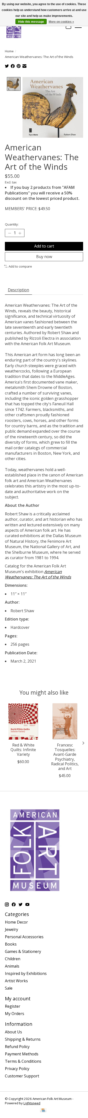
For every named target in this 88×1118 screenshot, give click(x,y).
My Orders (14, 1013)
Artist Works (16, 980)
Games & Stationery (23, 951)
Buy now (44, 256)
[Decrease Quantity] (9, 233)
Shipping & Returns (23, 1039)
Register (12, 1006)
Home (9, 51)
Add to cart (44, 246)
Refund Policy (17, 1046)
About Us (13, 1032)
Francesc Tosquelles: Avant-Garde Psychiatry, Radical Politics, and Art (65, 756)
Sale (8, 988)
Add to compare (20, 266)
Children (12, 958)
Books (11, 944)
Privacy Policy (17, 1068)
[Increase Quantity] (20, 233)
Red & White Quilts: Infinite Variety (23, 749)
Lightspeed (31, 1103)
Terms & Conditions (23, 1061)
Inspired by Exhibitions (26, 973)
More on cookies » (61, 21)
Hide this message (31, 21)
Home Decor (16, 922)
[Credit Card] (43, 1110)
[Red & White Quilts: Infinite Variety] (23, 721)
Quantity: (12, 224)
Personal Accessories (24, 936)
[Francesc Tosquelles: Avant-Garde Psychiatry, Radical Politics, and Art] (64, 721)
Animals (12, 966)
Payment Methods (21, 1054)
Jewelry (11, 929)
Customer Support (22, 1076)
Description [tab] (18, 290)
